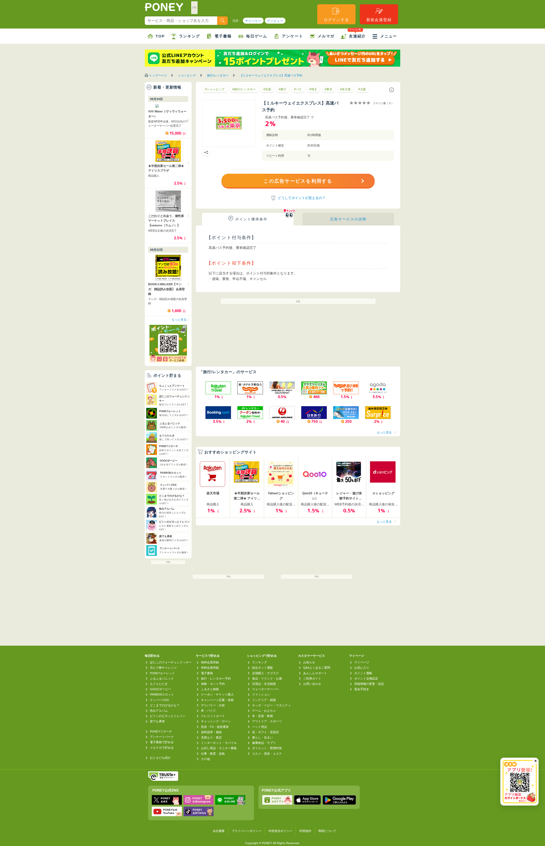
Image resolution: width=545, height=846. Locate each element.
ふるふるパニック (162, 678)
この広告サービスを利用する (298, 181)
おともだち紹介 (160, 757)
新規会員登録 (379, 20)
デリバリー (253, 21)
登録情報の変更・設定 (369, 683)
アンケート (292, 36)
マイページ (361, 662)
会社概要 (219, 831)
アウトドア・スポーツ (267, 721)
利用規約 (305, 831)
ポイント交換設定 (366, 678)
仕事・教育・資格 (213, 753)
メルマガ (326, 36)
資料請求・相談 (211, 732)
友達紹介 (357, 36)
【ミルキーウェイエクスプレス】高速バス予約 (271, 75)
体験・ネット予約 (213, 683)
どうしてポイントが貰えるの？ (302, 198)
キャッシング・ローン (216, 721)
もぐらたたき (159, 683)
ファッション (261, 694)
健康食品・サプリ (264, 742)
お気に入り (361, 667)
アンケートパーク (162, 736)
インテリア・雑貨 (264, 700)
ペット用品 (259, 726)
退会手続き (361, 689)
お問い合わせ (312, 683)
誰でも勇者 (157, 721)
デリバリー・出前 (213, 705)
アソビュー (275, 21)
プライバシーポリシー (246, 831)
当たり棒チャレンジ (163, 667)
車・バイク (208, 710)
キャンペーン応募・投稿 (217, 700)
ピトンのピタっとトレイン (168, 716)
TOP (160, 36)
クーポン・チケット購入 (217, 694)
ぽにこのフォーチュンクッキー (171, 662)
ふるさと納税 (210, 689)
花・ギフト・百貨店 (265, 732)
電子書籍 (223, 36)
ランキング (189, 36)
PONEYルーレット (162, 673)
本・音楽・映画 (262, 716)
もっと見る (384, 432)
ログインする (336, 20)
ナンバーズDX (159, 700)
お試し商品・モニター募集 (219, 748)
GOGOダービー (160, 689)
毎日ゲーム (256, 36)
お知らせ (309, 662)
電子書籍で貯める (162, 742)
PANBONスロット (162, 694)
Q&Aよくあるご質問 (316, 667)
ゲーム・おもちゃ (264, 710)
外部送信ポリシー (280, 831)
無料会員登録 (210, 662)
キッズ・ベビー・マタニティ (271, 705)
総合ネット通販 (262, 667)
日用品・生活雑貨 (264, 683)
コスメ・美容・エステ (267, 753)
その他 (205, 759)
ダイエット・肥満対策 (267, 748)
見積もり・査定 (211, 737)
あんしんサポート (315, 673)
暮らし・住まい (262, 737)
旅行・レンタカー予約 (216, 678)
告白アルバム (159, 710)
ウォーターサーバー (265, 689)
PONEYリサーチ (161, 731)
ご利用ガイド (312, 678)
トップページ (158, 75)
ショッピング (187, 75)
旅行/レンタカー (218, 75)
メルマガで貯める (162, 747)
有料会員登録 (210, 667)
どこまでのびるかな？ (165, 705)
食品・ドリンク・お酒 (267, 678)
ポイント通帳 (363, 673)
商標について (327, 831)
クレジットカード (213, 716)
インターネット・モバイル (219, 742)
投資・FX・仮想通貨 (215, 726)
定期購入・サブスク (265, 673)
